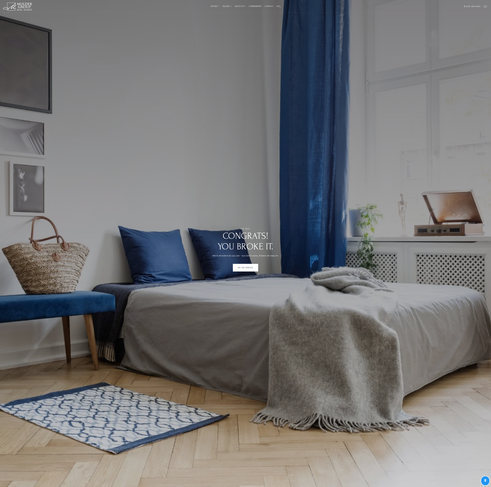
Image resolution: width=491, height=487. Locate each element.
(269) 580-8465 (473, 6)
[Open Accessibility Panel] (485, 481)
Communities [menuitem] (255, 6)
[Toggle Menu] (485, 6)
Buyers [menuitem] (214, 6)
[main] (245, 243)
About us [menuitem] (239, 6)
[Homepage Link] (17, 6)
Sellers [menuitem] (226, 6)
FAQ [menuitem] (278, 6)
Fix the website (245, 268)
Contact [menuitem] (269, 6)
